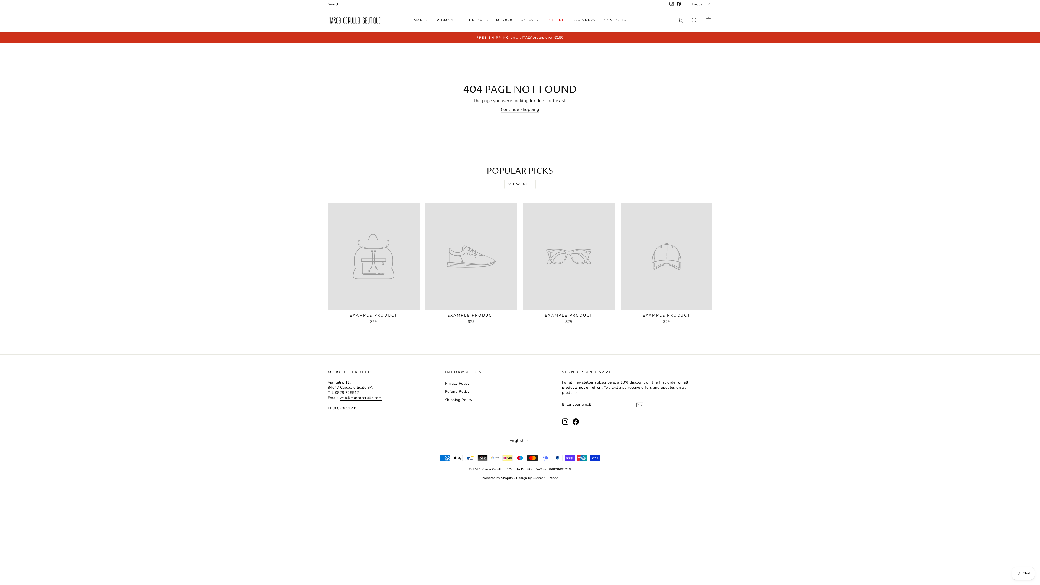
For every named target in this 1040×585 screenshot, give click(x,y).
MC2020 (504, 20)
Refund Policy (457, 391)
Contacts (615, 20)
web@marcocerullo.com (361, 397)
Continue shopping (520, 109)
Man (419, 20)
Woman (446, 20)
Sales (528, 20)
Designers (584, 20)
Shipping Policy (458, 399)
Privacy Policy (457, 383)
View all (520, 184)
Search (333, 4)
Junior (475, 20)
